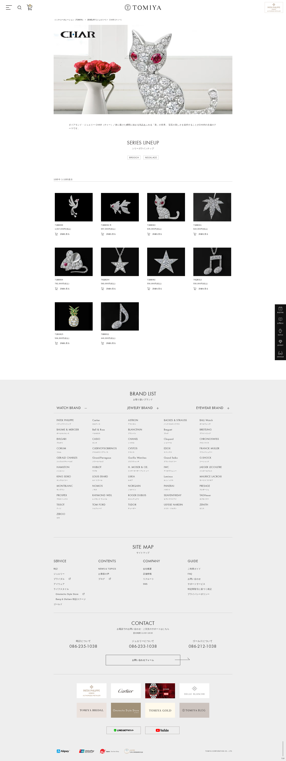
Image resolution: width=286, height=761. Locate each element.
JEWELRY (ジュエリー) (96, 20)
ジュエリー (59, 574)
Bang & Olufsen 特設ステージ (71, 599)
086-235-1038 (83, 646)
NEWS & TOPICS (107, 569)
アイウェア (59, 584)
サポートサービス (196, 584)
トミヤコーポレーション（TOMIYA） (69, 20)
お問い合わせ (194, 579)
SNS (145, 584)
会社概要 (147, 569)
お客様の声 (103, 574)
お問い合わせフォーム (143, 660)
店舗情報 (147, 574)
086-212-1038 (203, 646)
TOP (283, 759)
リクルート (148, 579)
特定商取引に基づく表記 (200, 589)
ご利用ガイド (194, 569)
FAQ (190, 574)
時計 (56, 569)
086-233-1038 (143, 646)
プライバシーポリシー (199, 594)
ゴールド (58, 604)
